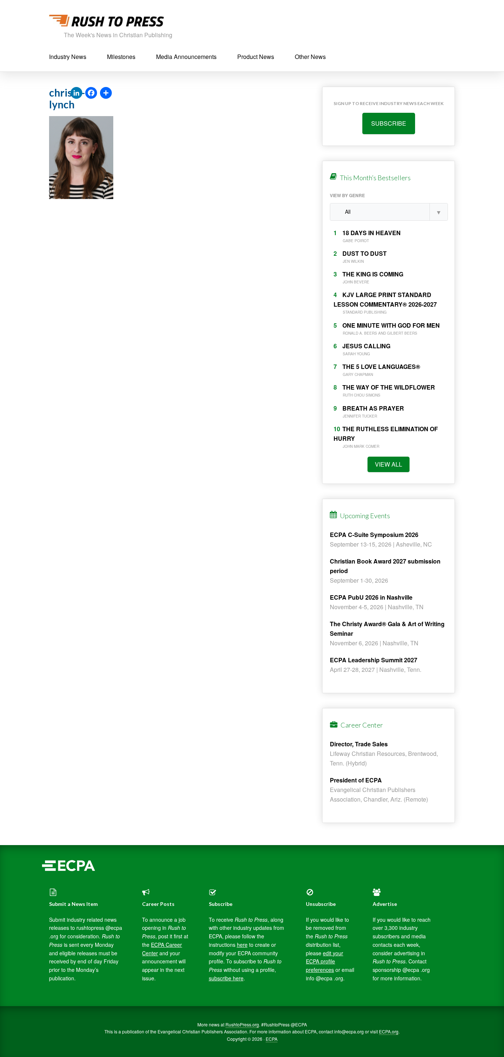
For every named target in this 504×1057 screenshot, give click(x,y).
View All (388, 464)
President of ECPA (356, 780)
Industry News (67, 56)
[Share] (106, 93)
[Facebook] (91, 93)
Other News (310, 56)
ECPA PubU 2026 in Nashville (371, 597)
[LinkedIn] (76, 93)
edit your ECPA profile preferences (324, 961)
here (242, 944)
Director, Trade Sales (359, 744)
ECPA (271, 1039)
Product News (255, 56)
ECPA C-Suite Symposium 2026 (374, 534)
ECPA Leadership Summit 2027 (373, 660)
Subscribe (388, 123)
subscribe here (226, 978)
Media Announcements (186, 56)
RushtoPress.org (242, 1024)
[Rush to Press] (106, 22)
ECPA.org (388, 1031)
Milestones (121, 56)
